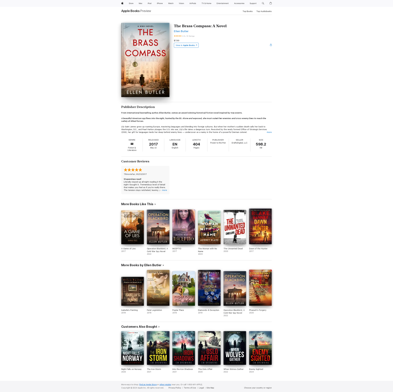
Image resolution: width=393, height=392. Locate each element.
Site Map (210, 388)
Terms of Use (190, 388)
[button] (263, 3)
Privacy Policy (175, 388)
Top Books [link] (248, 11)
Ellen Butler (181, 31)
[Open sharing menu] (271, 45)
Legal (201, 388)
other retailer (165, 385)
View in (185, 45)
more (269, 132)
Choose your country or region (258, 388)
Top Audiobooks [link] (264, 11)
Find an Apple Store (148, 385)
